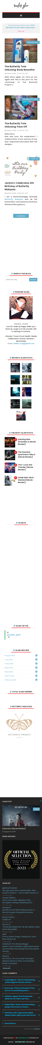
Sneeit (37, 1029)
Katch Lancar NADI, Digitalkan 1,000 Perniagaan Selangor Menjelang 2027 (17, 901)
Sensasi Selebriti (8, 898)
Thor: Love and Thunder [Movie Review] (25, 467)
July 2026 (21, 660)
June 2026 (21, 664)
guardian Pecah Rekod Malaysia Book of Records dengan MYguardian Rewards (18, 911)
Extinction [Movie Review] (14, 828)
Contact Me (20, 1042)
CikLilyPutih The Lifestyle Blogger (15, 944)
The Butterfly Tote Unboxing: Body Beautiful (20, 68)
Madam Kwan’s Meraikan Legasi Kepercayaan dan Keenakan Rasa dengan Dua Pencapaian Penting (20, 948)
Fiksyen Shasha (8, 917)
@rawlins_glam (14, 635)
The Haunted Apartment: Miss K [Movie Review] (26, 454)
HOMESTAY (6, 919)
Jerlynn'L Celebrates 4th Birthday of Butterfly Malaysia (19, 186)
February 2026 (21, 680)
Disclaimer (30, 1042)
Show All (6, 968)
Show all (21, 31)
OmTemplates (23, 1038)
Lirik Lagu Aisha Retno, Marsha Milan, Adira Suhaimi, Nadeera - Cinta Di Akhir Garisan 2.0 (20, 891)
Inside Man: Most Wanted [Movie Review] (26, 480)
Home (10, 1042)
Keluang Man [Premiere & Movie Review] (27, 441)
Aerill (4, 934)
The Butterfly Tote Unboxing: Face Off (16, 125)
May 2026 (21, 668)
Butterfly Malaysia (14, 199)
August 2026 (21, 655)
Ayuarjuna (6, 907)
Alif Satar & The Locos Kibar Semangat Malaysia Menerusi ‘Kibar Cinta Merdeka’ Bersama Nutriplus (18, 961)
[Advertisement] (21, 242)
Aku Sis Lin (6, 924)
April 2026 (21, 672)
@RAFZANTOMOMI (9, 888)
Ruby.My (5, 956)
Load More (21, 216)
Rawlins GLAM (11, 73)
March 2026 (21, 676)
